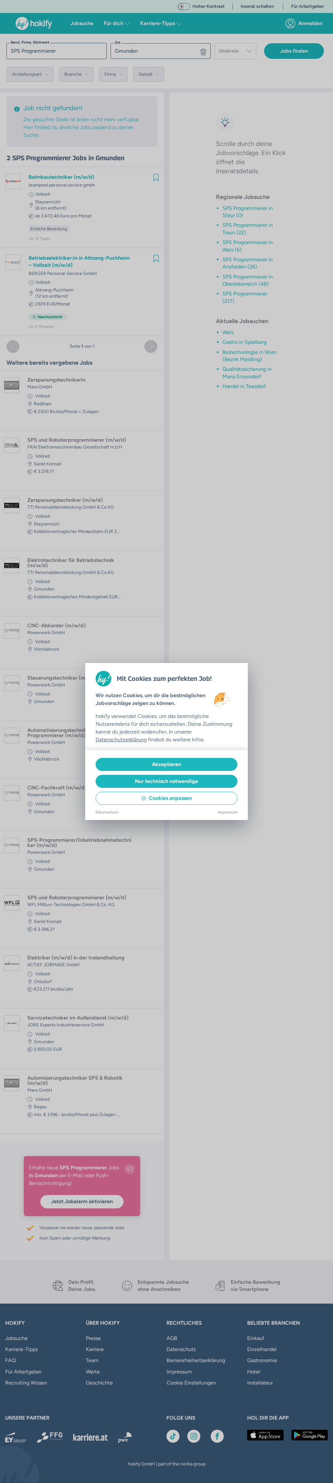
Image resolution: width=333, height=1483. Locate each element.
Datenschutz (107, 812)
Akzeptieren (166, 764)
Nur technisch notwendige (166, 781)
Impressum (227, 812)
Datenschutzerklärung (121, 739)
